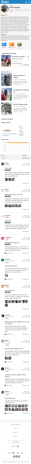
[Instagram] (19, 457)
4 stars (4, 144)
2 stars (4, 149)
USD (13, 446)
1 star (4, 151)
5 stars (4, 142)
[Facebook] (14, 457)
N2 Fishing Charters (17, 56)
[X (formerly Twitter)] (16, 457)
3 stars (4, 147)
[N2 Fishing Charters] (6, 60)
